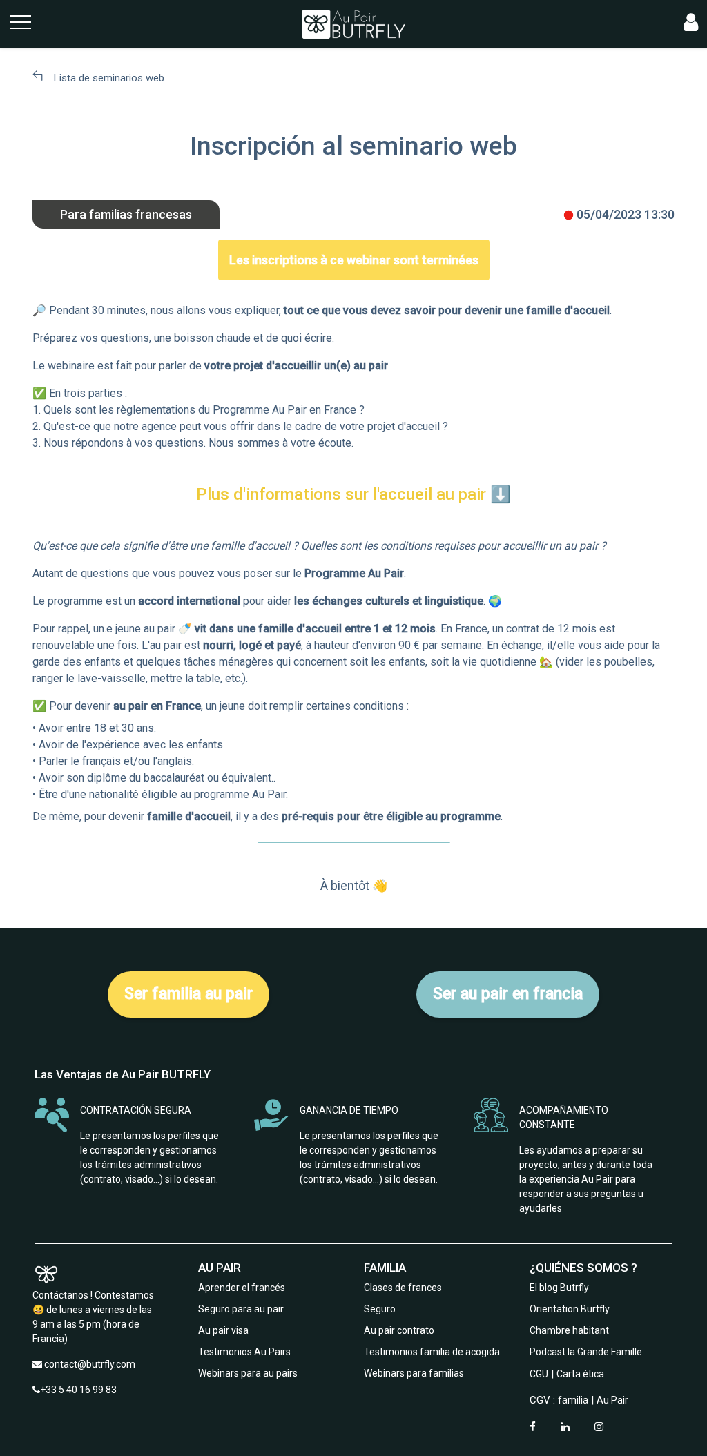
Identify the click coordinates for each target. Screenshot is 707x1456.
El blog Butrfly (559, 1287)
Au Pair (612, 1400)
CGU (539, 1373)
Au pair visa (223, 1330)
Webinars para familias (414, 1373)
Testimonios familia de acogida (432, 1351)
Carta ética (580, 1373)
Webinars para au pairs (248, 1373)
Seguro (380, 1308)
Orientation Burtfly (570, 1308)
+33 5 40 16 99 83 (78, 1389)
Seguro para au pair (241, 1308)
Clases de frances (403, 1287)
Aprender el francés (241, 1287)
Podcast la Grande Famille (586, 1351)
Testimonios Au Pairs (244, 1351)
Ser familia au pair (188, 993)
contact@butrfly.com (89, 1364)
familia (573, 1400)
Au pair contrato (399, 1330)
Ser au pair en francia (508, 993)
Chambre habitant (569, 1330)
